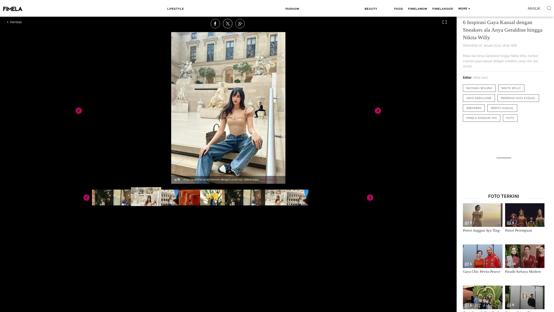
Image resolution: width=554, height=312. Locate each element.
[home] (55, 9)
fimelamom (417, 8)
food (398, 8)
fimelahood (442, 8)
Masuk (534, 8)
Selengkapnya (270, 179)
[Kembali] (22, 22)
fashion (292, 8)
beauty (371, 8)
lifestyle (175, 8)
